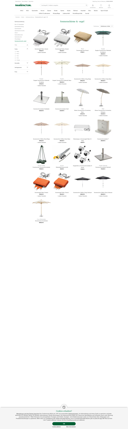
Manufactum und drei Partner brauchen (27, 413)
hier (101, 418)
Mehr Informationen (71, 426)
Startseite (17, 17)
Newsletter (31, 1)
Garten (22, 17)
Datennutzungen (73, 413)
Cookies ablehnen (56, 426)
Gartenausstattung (30, 17)
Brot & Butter (25, 1)
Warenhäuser (18, 1)
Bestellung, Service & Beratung (103, 1)
